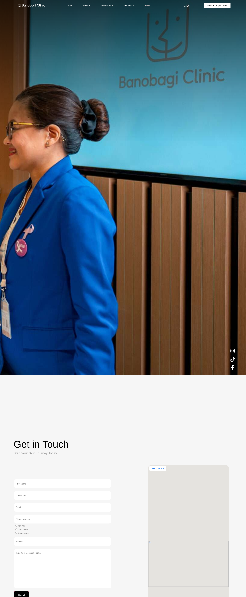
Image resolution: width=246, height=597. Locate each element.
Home (70, 5)
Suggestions (23, 533)
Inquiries (21, 526)
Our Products (129, 5)
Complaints (22, 529)
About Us (86, 5)
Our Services (106, 5)
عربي (187, 5)
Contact (148, 5)
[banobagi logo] (31, 5)
